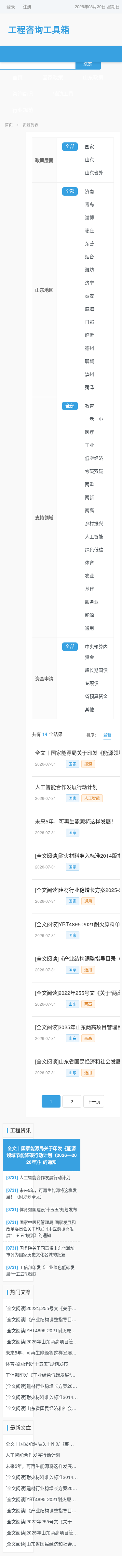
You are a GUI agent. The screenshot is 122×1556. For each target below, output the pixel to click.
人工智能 (94, 536)
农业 (89, 576)
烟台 (89, 256)
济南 (89, 191)
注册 (27, 6)
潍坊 (89, 269)
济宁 (89, 283)
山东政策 (93, 77)
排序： (92, 734)
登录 (11, 6)
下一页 (94, 1101)
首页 (17, 77)
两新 (89, 497)
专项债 (92, 683)
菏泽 (89, 387)
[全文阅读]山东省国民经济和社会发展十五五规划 (42, 1408)
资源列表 (30, 125)
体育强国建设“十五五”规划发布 (41, 1209)
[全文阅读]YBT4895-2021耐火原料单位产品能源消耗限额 (42, 1330)
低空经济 (94, 458)
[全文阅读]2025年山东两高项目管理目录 (42, 1341)
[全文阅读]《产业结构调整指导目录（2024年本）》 (42, 1319)
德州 (89, 348)
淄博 (89, 217)
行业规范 (22, 110)
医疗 (89, 432)
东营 (89, 243)
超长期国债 (96, 670)
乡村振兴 (94, 523)
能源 (89, 615)
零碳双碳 (94, 471)
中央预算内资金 (96, 652)
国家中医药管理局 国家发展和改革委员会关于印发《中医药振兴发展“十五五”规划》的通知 (41, 1228)
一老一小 (94, 419)
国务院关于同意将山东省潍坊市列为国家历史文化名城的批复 (40, 1251)
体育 (89, 562)
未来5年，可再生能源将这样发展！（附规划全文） (41, 1193)
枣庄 (89, 230)
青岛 (89, 204)
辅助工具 (63, 94)
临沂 (89, 335)
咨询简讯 (22, 94)
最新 (107, 734)
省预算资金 (96, 696)
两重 (89, 484)
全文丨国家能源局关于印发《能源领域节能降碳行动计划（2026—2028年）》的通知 (42, 1155)
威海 (89, 309)
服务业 (92, 602)
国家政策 (52, 77)
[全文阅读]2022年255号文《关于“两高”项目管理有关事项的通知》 (42, 1308)
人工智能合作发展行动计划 (38, 1177)
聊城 (89, 361)
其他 (89, 709)
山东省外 (94, 172)
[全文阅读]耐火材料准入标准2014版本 (42, 1397)
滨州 (89, 374)
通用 (89, 628)
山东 (89, 159)
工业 (89, 445)
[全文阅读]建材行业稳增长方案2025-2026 (42, 1386)
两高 (89, 510)
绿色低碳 (94, 549)
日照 (89, 322)
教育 (89, 406)
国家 (89, 146)
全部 (70, 146)
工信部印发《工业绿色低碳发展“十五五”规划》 (40, 1270)
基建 (89, 589)
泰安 (89, 296)
